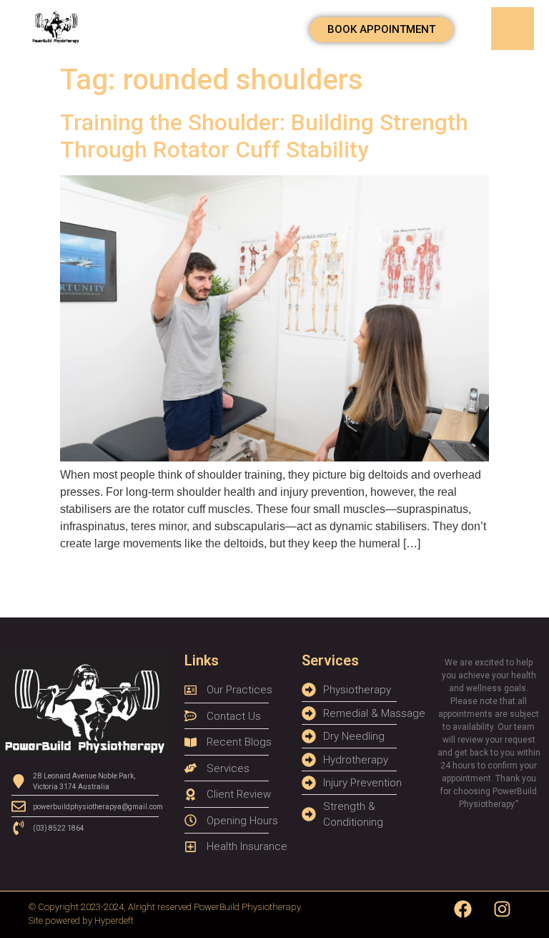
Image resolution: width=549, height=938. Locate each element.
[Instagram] (502, 909)
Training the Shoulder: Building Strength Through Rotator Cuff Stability (264, 136)
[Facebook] (463, 909)
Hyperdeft (114, 920)
